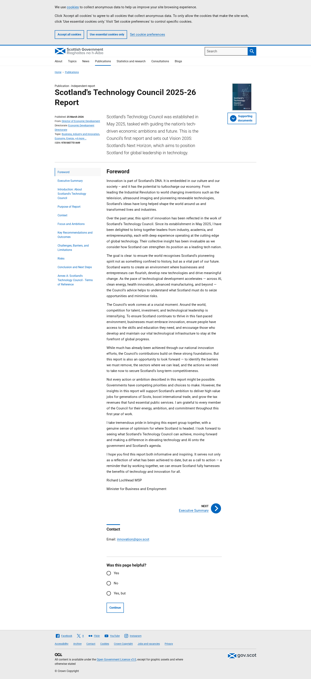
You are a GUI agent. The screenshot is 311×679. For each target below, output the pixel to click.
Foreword (63, 172)
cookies (73, 7)
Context (62, 215)
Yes (116, 573)
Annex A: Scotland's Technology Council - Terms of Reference (75, 280)
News (85, 61)
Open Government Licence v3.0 (116, 659)
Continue (115, 607)
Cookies (104, 643)
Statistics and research (131, 61)
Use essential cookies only (107, 34)
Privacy (169, 643)
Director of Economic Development (81, 121)
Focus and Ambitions (71, 224)
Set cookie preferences (147, 34)
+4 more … (80, 138)
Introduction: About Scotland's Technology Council (72, 194)
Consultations (160, 61)
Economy (60, 138)
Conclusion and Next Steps (75, 267)
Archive (77, 643)
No (116, 583)
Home (58, 72)
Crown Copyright (123, 643)
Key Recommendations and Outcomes (75, 235)
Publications (103, 61)
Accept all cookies (69, 34)
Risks (61, 258)
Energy (70, 138)
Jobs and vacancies (149, 643)
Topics (72, 61)
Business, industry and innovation (80, 134)
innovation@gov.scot (133, 539)
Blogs (178, 61)
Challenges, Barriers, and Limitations (73, 248)
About (58, 61)
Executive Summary (70, 180)
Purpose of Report (69, 206)
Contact (90, 643)
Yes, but (120, 593)
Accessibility (61, 643)
